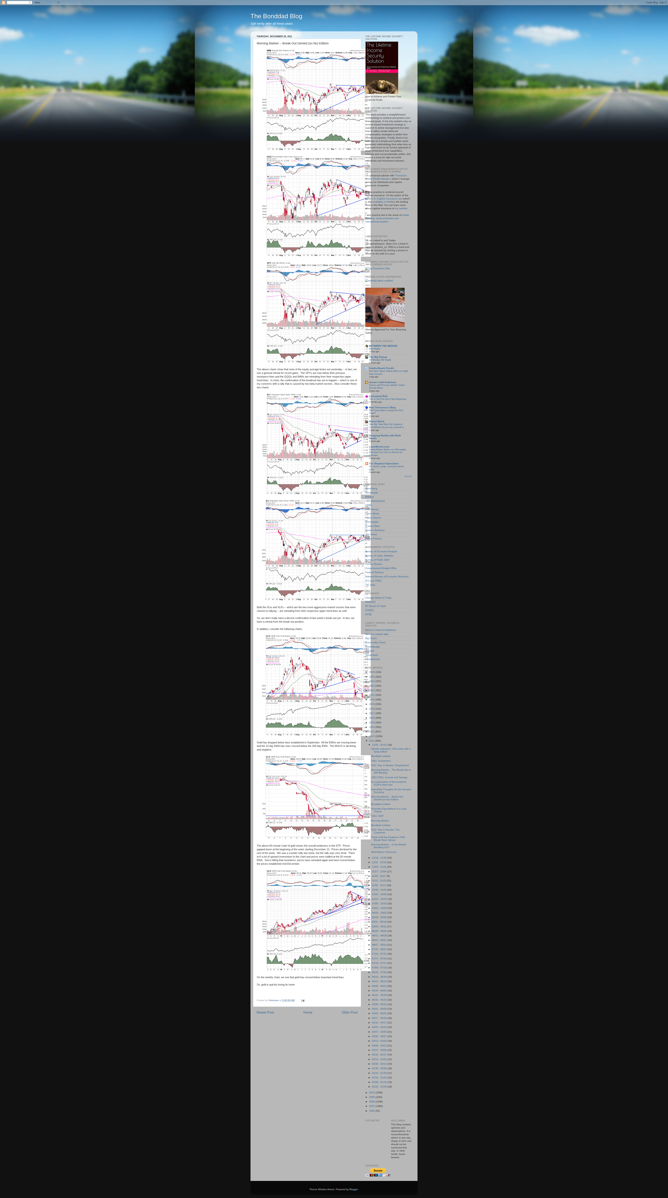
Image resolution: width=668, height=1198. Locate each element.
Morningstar (372, 522)
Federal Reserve (374, 572)
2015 (372, 722)
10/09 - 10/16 (379, 903)
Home (307, 1012)
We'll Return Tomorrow (383, 852)
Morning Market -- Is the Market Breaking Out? (388, 846)
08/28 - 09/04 (379, 931)
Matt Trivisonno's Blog (382, 407)
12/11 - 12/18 (379, 862)
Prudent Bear (372, 526)
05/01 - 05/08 (379, 1009)
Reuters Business (375, 530)
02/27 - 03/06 (379, 1050)
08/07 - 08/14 (379, 945)
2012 (372, 736)
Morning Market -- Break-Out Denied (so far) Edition (387, 798)
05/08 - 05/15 (379, 1004)
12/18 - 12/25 (379, 858)
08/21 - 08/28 (379, 935)
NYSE (368, 614)
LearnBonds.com (379, 446)
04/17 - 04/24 (379, 1018)
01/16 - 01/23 (379, 1077)
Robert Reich (376, 421)
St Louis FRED (373, 580)
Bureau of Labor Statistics (379, 555)
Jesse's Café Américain (382, 382)
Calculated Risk (378, 396)
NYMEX (369, 610)
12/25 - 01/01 (379, 745)
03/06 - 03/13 (379, 1045)
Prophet (369, 651)
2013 (372, 731)
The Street (371, 534)
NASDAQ (370, 602)
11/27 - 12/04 (379, 871)
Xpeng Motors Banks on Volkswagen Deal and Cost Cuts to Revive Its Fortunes (387, 452)
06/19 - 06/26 (379, 977)
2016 (372, 718)
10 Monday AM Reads (380, 360)
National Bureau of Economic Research (387, 576)
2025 (372, 676)
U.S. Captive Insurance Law (386, 198)
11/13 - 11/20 (379, 880)
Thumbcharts (372, 659)
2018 (372, 709)
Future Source (373, 517)
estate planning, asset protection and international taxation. (387, 218)
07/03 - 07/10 (379, 967)
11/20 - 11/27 (379, 876)
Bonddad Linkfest (380, 756)
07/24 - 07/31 (379, 954)
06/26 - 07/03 (379, 972)
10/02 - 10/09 (379, 908)
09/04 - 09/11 (379, 926)
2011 (372, 741)
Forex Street (372, 513)
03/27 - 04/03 (379, 1032)
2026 (372, 672)
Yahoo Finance (373, 538)
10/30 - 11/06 (379, 890)
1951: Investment (380, 761)
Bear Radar (374, 348)
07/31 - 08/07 (379, 949)
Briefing (369, 497)
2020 (372, 699)
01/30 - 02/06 (379, 1068)
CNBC (368, 505)
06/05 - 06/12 (379, 986)
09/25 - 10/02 (379, 913)
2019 (372, 704)
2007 (372, 1106)
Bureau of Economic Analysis (381, 551)
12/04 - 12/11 (379, 867)
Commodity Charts (375, 642)
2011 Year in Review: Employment (390, 765)
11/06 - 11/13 (379, 885)
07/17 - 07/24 (379, 958)
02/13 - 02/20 (379, 1059)
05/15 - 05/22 (379, 1000)
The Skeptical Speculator (384, 463)
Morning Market (380, 820)
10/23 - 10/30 (379, 894)
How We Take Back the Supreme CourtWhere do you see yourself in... (387, 426)
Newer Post (265, 1012)
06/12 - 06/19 (379, 981)
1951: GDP (377, 816)
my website (401, 208)
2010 (372, 1092)
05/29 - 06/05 (379, 990)
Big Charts (371, 638)
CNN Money (372, 509)
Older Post (349, 1012)
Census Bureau (373, 564)
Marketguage (372, 646)
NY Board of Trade (375, 606)
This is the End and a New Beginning (387, 399)
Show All (408, 476)
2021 (372, 695)
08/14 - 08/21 (379, 940)
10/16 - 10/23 (379, 899)
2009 (372, 1097)
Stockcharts (371, 655)
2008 (372, 1101)
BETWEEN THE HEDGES (383, 346)
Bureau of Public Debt (377, 560)
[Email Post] (302, 1000)
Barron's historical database (380, 630)
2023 (372, 686)
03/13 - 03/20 (379, 1041)
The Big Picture (378, 357)
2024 (372, 681)
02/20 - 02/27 (379, 1054)
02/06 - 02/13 (379, 1064)
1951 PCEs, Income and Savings (389, 777)
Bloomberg (371, 488)
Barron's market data (376, 634)
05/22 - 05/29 (379, 995)
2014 (372, 727)
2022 (372, 690)
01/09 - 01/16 (379, 1082)
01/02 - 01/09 (379, 1086)
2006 (372, 1111)
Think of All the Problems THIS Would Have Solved (388, 838)
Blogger (353, 1189)
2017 (372, 713)
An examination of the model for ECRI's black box (388, 783)
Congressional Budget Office (381, 568)
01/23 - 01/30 (379, 1073)
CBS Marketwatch (375, 501)
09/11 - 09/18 (379, 922)
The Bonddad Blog (276, 16)
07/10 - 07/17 (379, 963)
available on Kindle (383, 202)
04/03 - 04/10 (379, 1027)
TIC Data (370, 585)
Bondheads (371, 492)
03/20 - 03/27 (379, 1036)
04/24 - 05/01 (379, 1013)
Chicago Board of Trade (378, 597)
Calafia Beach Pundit (381, 368)
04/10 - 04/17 (379, 1022)
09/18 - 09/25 (379, 917)
